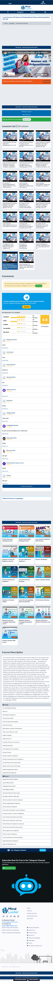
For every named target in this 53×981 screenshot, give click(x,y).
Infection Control (7, 752)
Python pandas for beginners (10, 806)
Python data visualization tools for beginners (14, 810)
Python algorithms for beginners (11, 830)
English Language (7, 735)
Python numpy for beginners (10, 834)
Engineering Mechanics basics (10, 769)
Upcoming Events (32, 916)
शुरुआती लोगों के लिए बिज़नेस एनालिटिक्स (10, 779)
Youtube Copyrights (34, 938)
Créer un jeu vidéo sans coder (10, 732)
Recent (33, 12)
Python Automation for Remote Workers (13, 837)
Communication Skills (8, 718)
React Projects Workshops (10, 927)
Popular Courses (32, 913)
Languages (11, 23)
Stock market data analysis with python (13, 817)
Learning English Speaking (9, 708)
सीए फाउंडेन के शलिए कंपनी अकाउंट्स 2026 (11, 793)
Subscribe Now (9, 868)
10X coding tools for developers (11, 749)
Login (10, 3)
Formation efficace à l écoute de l (11, 742)
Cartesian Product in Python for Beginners (13, 813)
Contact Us (31, 930)
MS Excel (5, 711)
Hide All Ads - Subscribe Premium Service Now (26, 47)
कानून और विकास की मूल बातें (8, 782)
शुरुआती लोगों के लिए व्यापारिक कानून (9, 773)
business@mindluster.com (10, 922)
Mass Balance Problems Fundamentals (12, 728)
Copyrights (31, 940)
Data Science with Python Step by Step (12, 827)
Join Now (42, 850)
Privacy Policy (32, 932)
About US (31, 935)
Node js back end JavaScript (10, 930)
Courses (29, 910)
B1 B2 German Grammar (22, 23)
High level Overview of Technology (11, 766)
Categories (20, 12)
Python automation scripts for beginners (13, 800)
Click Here (46, 81)
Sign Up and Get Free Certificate (16, 119)
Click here (38, 286)
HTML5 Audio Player (8, 745)
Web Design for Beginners (9, 714)
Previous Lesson (27, 111)
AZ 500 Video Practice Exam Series (12, 762)
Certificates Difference (35, 945)
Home (6, 23)
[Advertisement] (26, 35)
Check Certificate (33, 927)
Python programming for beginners (11, 803)
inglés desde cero (7, 738)
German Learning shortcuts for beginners (13, 759)
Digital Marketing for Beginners (10, 841)
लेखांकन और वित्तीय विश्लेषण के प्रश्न (9, 844)
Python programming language (10, 721)
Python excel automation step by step (12, 820)
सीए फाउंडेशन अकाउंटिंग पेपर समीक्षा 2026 (11, 796)
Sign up (43, 3)
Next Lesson (26, 114)
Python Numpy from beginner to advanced (13, 823)
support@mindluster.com (9, 925)
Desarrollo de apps (7, 725)
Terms (30, 943)
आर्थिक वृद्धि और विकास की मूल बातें (9, 786)
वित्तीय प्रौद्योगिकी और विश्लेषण (8, 789)
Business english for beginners (10, 755)
